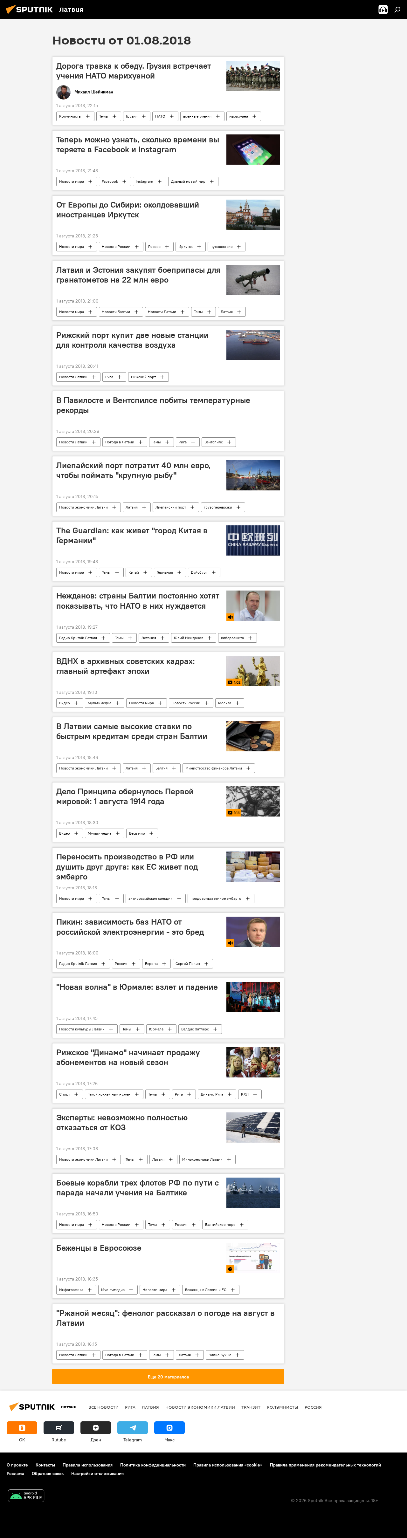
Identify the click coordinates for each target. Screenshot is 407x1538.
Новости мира (71, 181)
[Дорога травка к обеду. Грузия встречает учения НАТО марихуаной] (253, 76)
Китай (133, 572)
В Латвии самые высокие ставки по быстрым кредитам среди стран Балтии (131, 731)
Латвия (227, 311)
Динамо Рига (212, 1094)
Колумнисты (70, 116)
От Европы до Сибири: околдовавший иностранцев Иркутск (127, 210)
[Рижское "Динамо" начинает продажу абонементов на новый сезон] (253, 1062)
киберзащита (232, 637)
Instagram (144, 181)
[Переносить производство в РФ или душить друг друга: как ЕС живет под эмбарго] (253, 866)
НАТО (160, 116)
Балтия (161, 768)
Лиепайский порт (170, 507)
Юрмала (156, 1029)
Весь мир (137, 833)
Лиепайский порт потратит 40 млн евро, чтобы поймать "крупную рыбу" (133, 470)
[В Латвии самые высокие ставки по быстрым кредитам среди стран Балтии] (253, 736)
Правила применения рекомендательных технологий (325, 1465)
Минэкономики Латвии (202, 1159)
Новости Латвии (162, 311)
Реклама (15, 1473)
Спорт (64, 1094)
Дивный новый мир (188, 181)
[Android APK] (26, 1496)
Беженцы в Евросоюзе (98, 1248)
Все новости (103, 1407)
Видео (64, 703)
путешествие (221, 246)
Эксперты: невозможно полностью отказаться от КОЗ (122, 1122)
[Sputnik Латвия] (31, 15)
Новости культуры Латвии (82, 1029)
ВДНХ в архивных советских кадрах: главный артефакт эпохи (125, 666)
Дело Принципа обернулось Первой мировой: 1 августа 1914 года (125, 796)
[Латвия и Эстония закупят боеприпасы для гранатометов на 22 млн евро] (253, 280)
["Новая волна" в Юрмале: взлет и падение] (253, 997)
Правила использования (88, 1465)
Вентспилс (213, 442)
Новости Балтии (116, 311)
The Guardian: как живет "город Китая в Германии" (132, 535)
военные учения (197, 116)
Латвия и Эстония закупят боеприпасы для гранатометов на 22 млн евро (138, 275)
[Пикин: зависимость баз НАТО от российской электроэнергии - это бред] (253, 932)
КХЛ (245, 1094)
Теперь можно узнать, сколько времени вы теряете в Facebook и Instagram (137, 144)
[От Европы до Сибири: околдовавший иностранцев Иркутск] (253, 215)
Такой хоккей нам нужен (109, 1094)
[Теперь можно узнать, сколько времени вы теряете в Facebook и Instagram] (253, 149)
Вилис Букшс (220, 1354)
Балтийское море (220, 1224)
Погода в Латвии (119, 442)
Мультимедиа (99, 703)
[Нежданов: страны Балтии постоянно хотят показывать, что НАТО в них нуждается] (253, 606)
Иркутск (185, 246)
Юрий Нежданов (188, 637)
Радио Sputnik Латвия (78, 637)
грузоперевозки (218, 507)
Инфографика (71, 1289)
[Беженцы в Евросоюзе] (253, 1258)
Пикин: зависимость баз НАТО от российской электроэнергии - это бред (130, 927)
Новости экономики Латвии (83, 507)
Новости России (116, 246)
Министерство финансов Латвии (213, 768)
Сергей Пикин (188, 963)
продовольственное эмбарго (215, 898)
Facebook (110, 181)
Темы (103, 116)
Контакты (45, 1465)
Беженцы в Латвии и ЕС (205, 1289)
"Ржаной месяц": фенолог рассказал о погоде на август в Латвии (165, 1318)
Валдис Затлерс (195, 1029)
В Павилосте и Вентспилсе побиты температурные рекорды (153, 405)
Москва (224, 703)
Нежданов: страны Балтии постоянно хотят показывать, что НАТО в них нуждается (137, 601)
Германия (165, 572)
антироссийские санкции (150, 898)
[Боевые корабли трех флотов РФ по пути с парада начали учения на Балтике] (253, 1193)
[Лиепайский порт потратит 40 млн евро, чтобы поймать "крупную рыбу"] (253, 475)
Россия (154, 246)
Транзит (250, 1407)
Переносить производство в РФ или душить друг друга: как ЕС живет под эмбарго (127, 866)
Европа (151, 963)
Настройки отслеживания (97, 1473)
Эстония (148, 637)
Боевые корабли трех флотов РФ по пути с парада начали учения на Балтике (137, 1188)
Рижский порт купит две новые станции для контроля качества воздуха (132, 340)
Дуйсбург (199, 572)
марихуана (238, 116)
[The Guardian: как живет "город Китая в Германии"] (253, 540)
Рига (109, 376)
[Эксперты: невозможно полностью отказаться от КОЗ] (253, 1127)
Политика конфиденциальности (153, 1465)
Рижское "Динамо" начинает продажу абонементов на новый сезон (128, 1057)
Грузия (131, 116)
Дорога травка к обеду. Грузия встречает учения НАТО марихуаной (133, 71)
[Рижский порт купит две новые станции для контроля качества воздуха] (253, 345)
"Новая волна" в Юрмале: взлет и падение (137, 987)
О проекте (17, 1465)
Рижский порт (143, 376)
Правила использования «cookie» (227, 1465)
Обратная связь (48, 1473)
